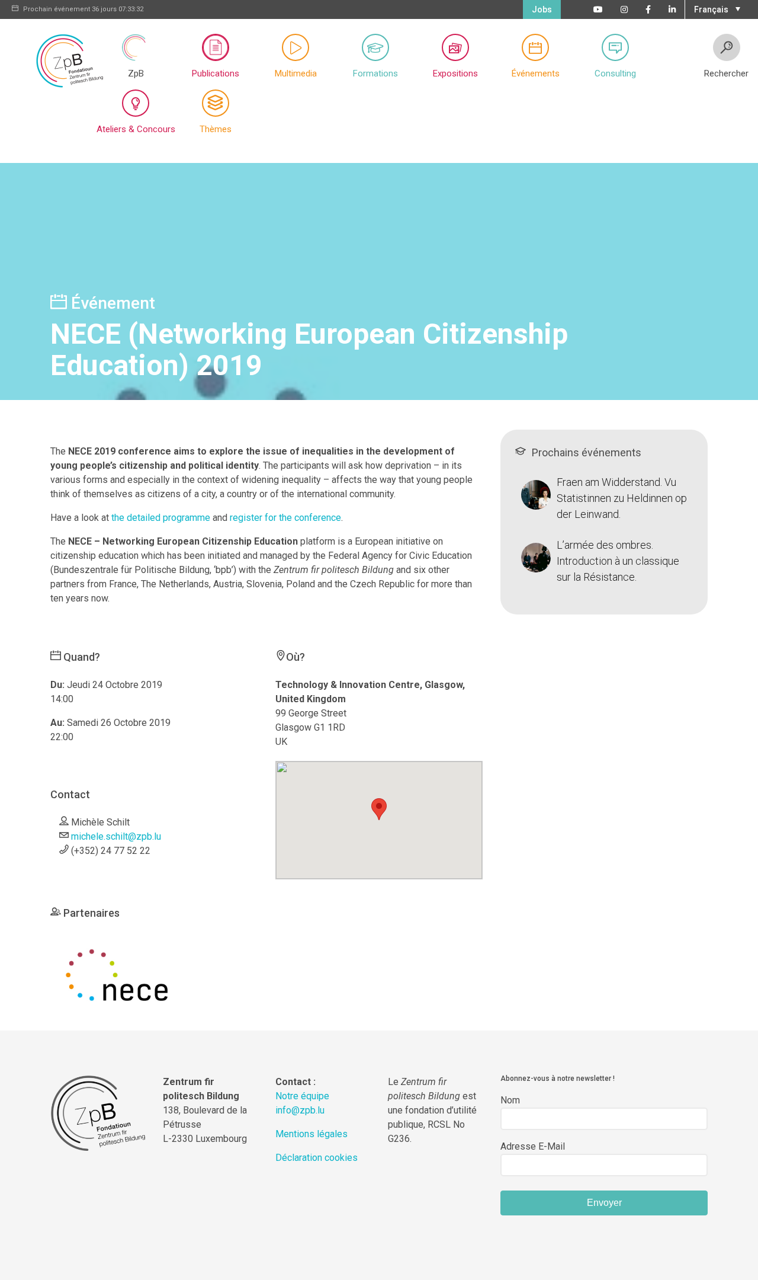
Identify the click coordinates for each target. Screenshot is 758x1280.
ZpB (136, 73)
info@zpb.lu (300, 1110)
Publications (215, 73)
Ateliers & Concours (136, 129)
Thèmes (216, 129)
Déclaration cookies (316, 1157)
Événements (536, 73)
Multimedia (296, 73)
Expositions (455, 73)
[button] (715, 8)
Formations (375, 73)
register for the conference (285, 517)
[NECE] (116, 974)
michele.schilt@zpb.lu (116, 836)
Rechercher (726, 73)
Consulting (615, 73)
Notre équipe (302, 1096)
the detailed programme (160, 517)
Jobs (542, 9)
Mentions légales (311, 1134)
